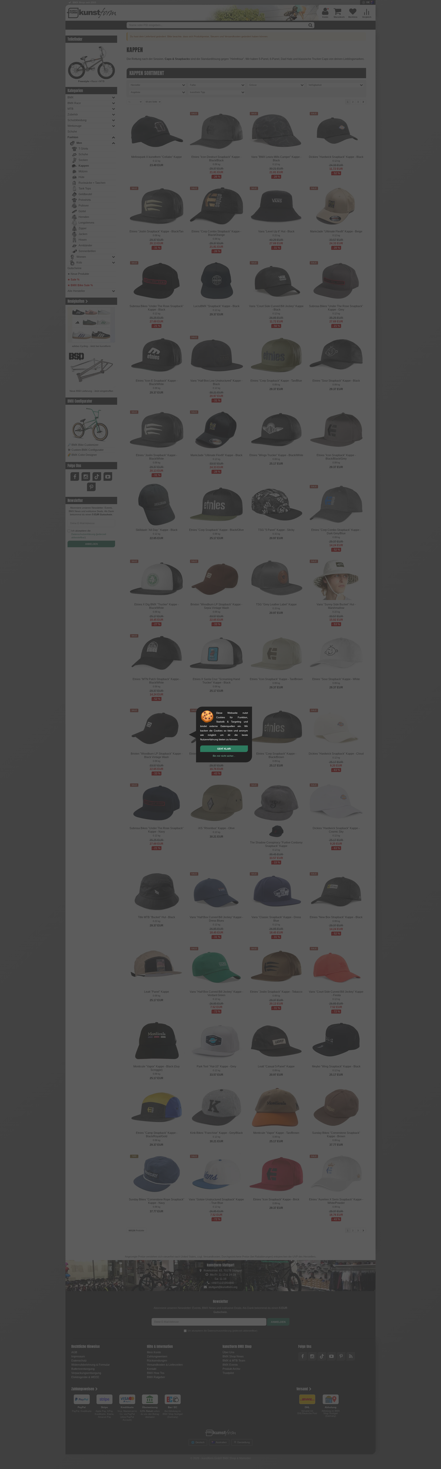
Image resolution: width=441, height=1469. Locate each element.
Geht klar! (224, 749)
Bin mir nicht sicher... (224, 755)
